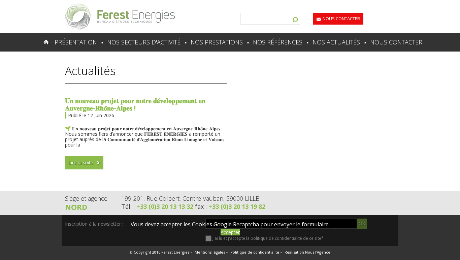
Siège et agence (86, 198)
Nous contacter (341, 18)
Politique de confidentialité (254, 252)
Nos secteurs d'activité (143, 42)
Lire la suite (80, 162)
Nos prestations (217, 42)
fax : (230, 206)
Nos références (277, 42)
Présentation (76, 42)
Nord (76, 207)
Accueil (33, 42)
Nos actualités (336, 42)
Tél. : (157, 206)
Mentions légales (210, 252)
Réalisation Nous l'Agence (307, 252)
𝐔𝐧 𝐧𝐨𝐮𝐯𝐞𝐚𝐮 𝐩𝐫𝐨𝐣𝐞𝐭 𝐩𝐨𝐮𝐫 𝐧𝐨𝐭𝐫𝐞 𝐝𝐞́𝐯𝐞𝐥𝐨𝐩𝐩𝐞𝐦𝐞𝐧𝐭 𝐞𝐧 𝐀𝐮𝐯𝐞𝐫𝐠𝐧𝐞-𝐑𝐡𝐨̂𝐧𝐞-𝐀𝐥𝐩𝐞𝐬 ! (135, 104)
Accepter (230, 232)
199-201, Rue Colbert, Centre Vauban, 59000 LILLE (190, 198)
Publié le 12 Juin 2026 (91, 115)
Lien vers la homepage (120, 16)
